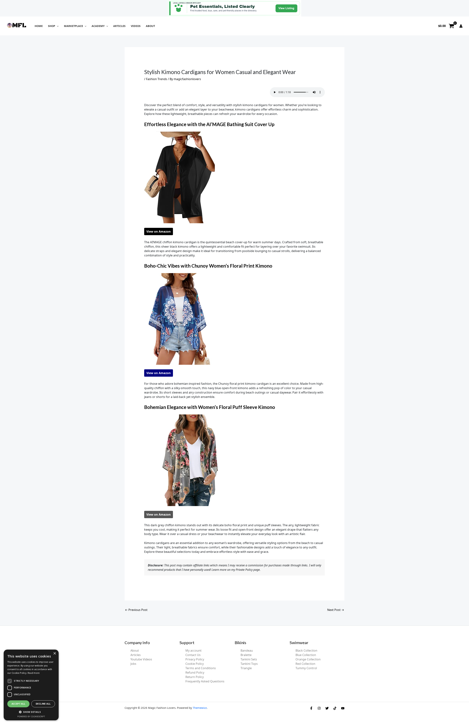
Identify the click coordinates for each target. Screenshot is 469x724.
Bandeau (247, 650)
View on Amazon (158, 231)
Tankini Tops (249, 664)
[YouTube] (342, 708)
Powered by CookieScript (31, 716)
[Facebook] (311, 708)
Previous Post (136, 610)
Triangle (246, 668)
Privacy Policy (194, 659)
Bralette (246, 655)
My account (193, 650)
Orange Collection (308, 659)
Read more (34, 673)
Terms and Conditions (200, 668)
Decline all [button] (43, 703)
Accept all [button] (18, 703)
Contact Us (193, 655)
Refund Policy (194, 672)
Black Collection (306, 650)
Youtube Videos (141, 659)
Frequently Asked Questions (204, 681)
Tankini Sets (249, 659)
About (134, 650)
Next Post (335, 610)
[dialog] (31, 685)
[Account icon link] (461, 26)
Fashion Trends (156, 79)
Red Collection (305, 664)
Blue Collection (306, 655)
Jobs (133, 664)
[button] (57, 26)
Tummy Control (306, 668)
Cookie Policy (194, 664)
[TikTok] (335, 708)
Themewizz (200, 708)
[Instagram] (319, 708)
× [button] (54, 653)
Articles (135, 655)
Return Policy (194, 677)
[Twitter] (327, 708)
